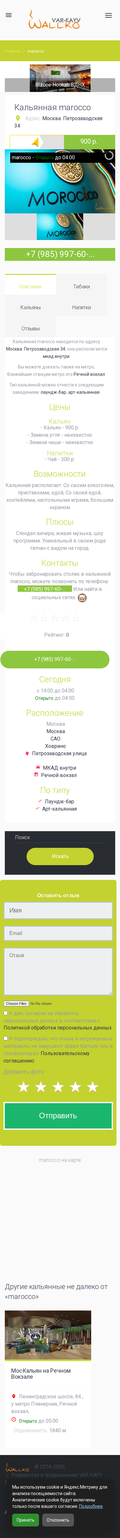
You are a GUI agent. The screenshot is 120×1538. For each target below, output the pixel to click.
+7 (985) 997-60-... (60, 254)
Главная (12, 51)
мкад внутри (56, 356)
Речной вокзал (89, 374)
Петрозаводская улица (59, 753)
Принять (26, 1520)
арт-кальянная (84, 392)
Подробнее (91, 1506)
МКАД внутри (59, 768)
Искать (60, 856)
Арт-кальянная (59, 809)
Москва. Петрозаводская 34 (35, 348)
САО (55, 739)
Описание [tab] (30, 287)
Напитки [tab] (81, 307)
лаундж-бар (53, 392)
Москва (55, 731)
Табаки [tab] (81, 287)
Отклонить (58, 1520)
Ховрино (55, 746)
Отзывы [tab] (30, 329)
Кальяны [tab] (30, 307)
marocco (36, 51)
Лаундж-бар (59, 801)
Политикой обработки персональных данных (58, 1028)
